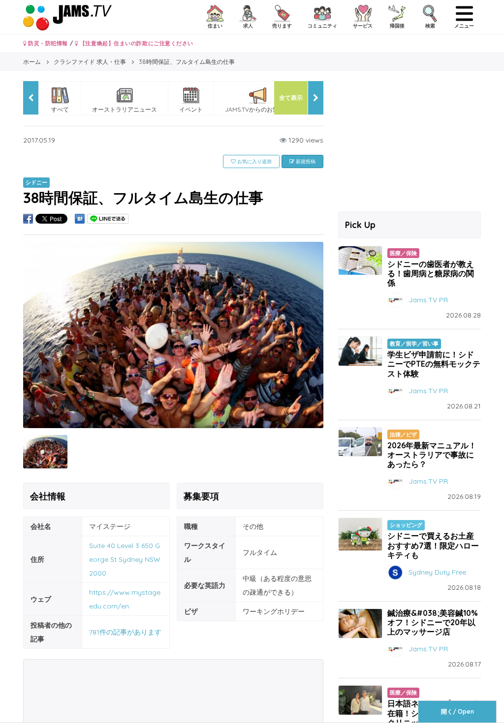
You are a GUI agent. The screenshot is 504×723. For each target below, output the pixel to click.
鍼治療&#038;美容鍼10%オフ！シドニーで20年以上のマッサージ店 (432, 622)
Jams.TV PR (428, 299)
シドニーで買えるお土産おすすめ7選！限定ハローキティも (433, 545)
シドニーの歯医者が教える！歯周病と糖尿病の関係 (430, 273)
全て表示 (291, 97)
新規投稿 (304, 161)
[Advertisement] (409, 142)
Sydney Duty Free (437, 571)
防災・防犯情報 (47, 43)
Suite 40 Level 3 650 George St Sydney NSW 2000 (124, 559)
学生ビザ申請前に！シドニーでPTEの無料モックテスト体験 (433, 363)
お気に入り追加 (254, 161)
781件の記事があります (125, 632)
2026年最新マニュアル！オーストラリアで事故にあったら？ (431, 454)
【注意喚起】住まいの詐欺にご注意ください (135, 43)
